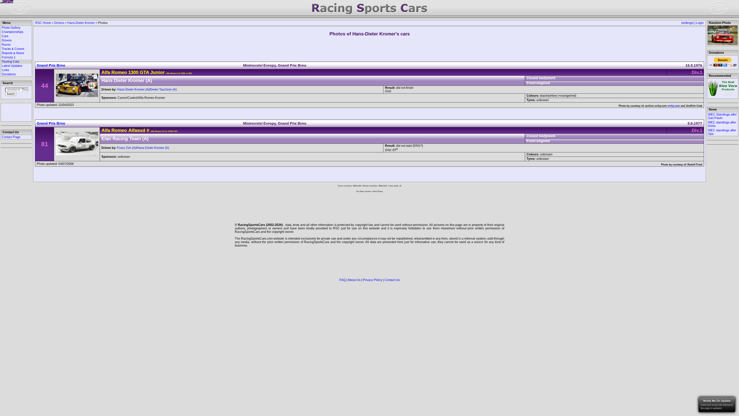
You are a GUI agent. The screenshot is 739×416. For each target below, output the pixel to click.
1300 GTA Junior (146, 72)
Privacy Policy (372, 280)
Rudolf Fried (694, 164)
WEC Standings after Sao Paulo (722, 116)
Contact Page (11, 137)
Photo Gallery (11, 27)
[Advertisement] (16, 112)
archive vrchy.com (656, 105)
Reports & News (13, 53)
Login (700, 22)
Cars (5, 36)
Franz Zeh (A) (126, 147)
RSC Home (43, 22)
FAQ (342, 280)
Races (6, 44)
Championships (12, 32)
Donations (9, 74)
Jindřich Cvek (694, 105)
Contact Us (392, 280)
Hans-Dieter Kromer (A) (133, 89)
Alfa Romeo (114, 72)
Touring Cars (10, 61)
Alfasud (136, 130)
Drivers (59, 22)
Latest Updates (12, 65)
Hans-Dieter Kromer (81, 22)
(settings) (687, 22)
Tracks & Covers (13, 48)
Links (5, 70)
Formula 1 (9, 57)
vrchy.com (674, 105)
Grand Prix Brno (51, 65)
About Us (354, 280)
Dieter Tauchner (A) (163, 89)
